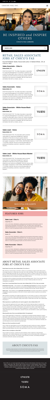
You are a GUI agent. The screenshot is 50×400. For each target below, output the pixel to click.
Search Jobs (8, 48)
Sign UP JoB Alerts (25, 204)
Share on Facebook (9, 1)
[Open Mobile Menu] (47, 5)
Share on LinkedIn (13, 1)
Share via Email (14, 1)
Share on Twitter (11, 1)
